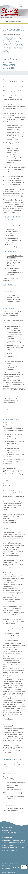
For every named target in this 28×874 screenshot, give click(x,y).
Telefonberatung (14, 633)
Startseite (5, 19)
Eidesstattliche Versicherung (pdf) (10, 234)
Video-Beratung (14, 640)
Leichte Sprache (6, 865)
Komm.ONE (11, 872)
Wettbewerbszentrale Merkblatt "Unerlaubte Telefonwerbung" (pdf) (11, 245)
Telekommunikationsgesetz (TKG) (12, 793)
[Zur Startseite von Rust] (20, 5)
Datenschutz (5, 863)
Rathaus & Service (12, 19)
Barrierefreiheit (6, 868)
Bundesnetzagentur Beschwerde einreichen (11, 230)
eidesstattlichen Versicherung (12, 430)
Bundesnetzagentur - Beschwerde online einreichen (13, 225)
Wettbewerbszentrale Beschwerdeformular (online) (13, 239)
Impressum (13, 863)
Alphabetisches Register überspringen (11, 34)
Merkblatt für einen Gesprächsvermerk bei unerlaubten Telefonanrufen (12, 470)
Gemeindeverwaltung (9, 21)
